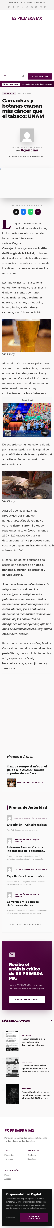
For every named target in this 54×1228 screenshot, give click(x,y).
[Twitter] (9, 7)
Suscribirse (40, 76)
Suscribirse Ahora (27, 999)
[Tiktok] (27, 7)
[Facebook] (13, 7)
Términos (8, 1159)
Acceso (7, 1179)
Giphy (11, 354)
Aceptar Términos (34, 1218)
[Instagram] (18, 7)
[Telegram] (36, 7)
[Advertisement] (27, 49)
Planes (7, 1175)
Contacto (32, 1155)
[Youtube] (31, 7)
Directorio (32, 1159)
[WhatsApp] (30, 212)
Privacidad (11, 1217)
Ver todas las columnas (27, 924)
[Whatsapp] (41, 7)
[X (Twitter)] (16, 212)
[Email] (45, 7)
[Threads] (22, 7)
